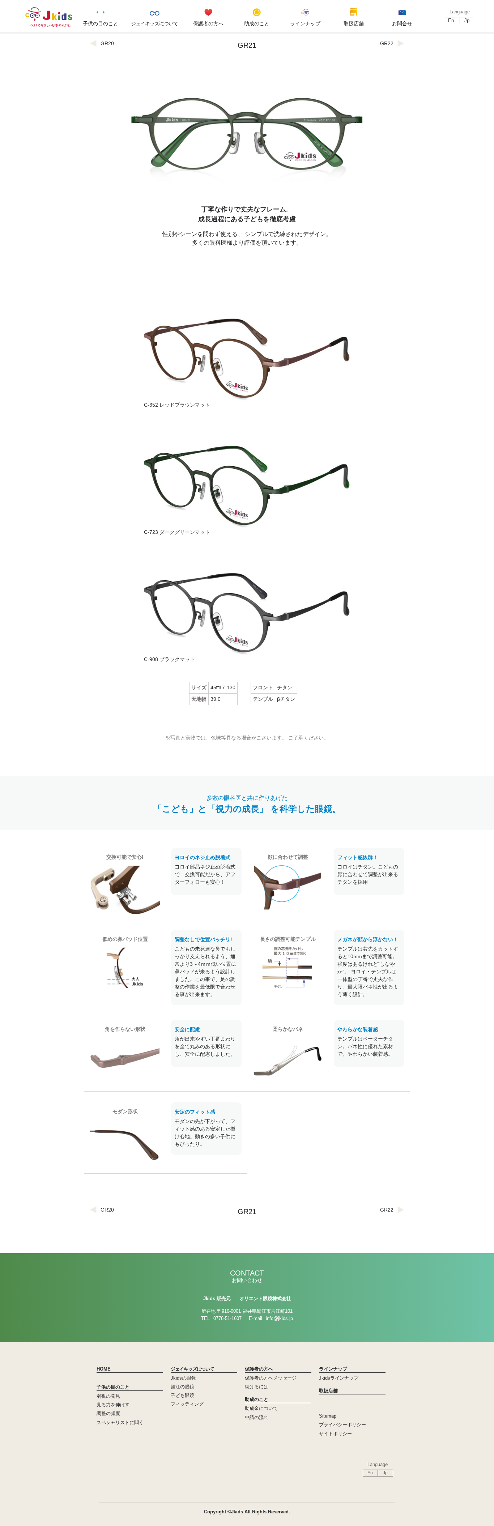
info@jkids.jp (279, 1318)
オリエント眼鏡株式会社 (265, 1298)
